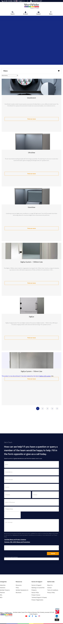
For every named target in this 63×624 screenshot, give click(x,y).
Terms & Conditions (52, 590)
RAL (1, 595)
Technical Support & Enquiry (39, 597)
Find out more (31, 119)
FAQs (17, 588)
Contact (49, 588)
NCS (1, 597)
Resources (19, 585)
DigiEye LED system (45, 376)
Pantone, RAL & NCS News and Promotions (17, 542)
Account (25, 14)
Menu (50, 14)
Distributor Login (37, 1)
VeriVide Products (5, 590)
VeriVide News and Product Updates (15, 539)
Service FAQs (35, 592)
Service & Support (36, 585)
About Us (49, 585)
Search (13, 14)
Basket (39, 14)
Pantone (2, 592)
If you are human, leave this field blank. (11, 557)
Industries (2, 585)
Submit (53, 553)
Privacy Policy (51, 592)
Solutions (2, 588)
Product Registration (37, 600)
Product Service (36, 595)
